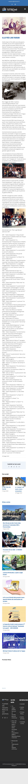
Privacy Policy (22, 712)
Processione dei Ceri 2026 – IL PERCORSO (12, 549)
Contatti (22, 704)
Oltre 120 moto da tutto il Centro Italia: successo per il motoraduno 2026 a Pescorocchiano (12, 525)
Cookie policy (22, 708)
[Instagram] (5, 717)
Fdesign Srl (14, 765)
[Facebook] (2, 717)
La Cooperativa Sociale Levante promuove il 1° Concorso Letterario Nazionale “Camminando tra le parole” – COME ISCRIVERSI (14, 626)
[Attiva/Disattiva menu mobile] (25, 9)
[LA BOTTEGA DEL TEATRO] (7, 481)
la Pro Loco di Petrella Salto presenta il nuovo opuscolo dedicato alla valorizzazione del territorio (13, 599)
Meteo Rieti (4, 688)
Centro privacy (22, 717)
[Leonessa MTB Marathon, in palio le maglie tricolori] (14, 562)
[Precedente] (3, 485)
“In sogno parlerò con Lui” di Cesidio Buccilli (14, 711)
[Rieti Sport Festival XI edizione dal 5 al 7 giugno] (14, 641)
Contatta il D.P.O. (22, 722)
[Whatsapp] (7, 717)
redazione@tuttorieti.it (14, 1)
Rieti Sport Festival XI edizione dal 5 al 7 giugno (14, 651)
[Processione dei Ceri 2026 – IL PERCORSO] (14, 539)
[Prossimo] (25, 485)
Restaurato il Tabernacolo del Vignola (14, 744)
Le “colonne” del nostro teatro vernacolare (19, 489)
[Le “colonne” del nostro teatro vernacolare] (20, 481)
